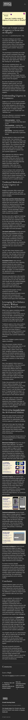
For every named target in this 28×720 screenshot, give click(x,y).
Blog (23, 35)
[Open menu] (25, 4)
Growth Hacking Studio (8, 702)
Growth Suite (19, 410)
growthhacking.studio (16, 35)
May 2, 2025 (5, 35)
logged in (11, 675)
